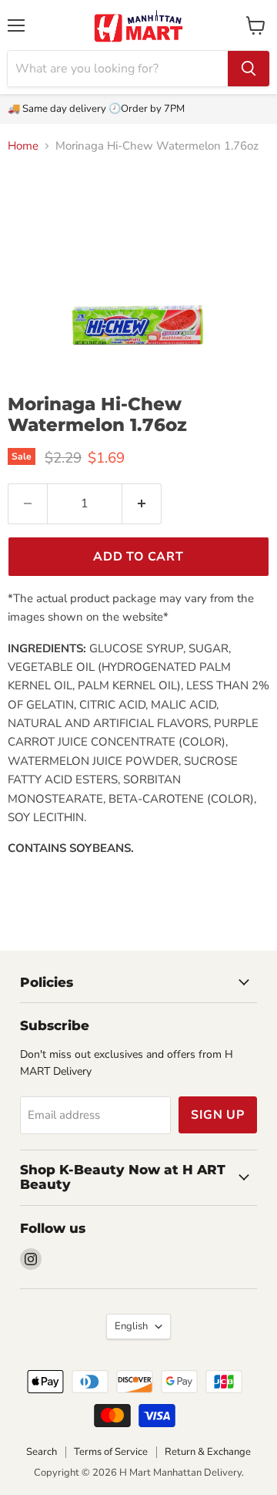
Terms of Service (111, 1452)
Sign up (218, 1114)
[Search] (248, 68)
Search (41, 1452)
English (131, 1326)
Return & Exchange (208, 1452)
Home (23, 146)
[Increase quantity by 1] (142, 503)
